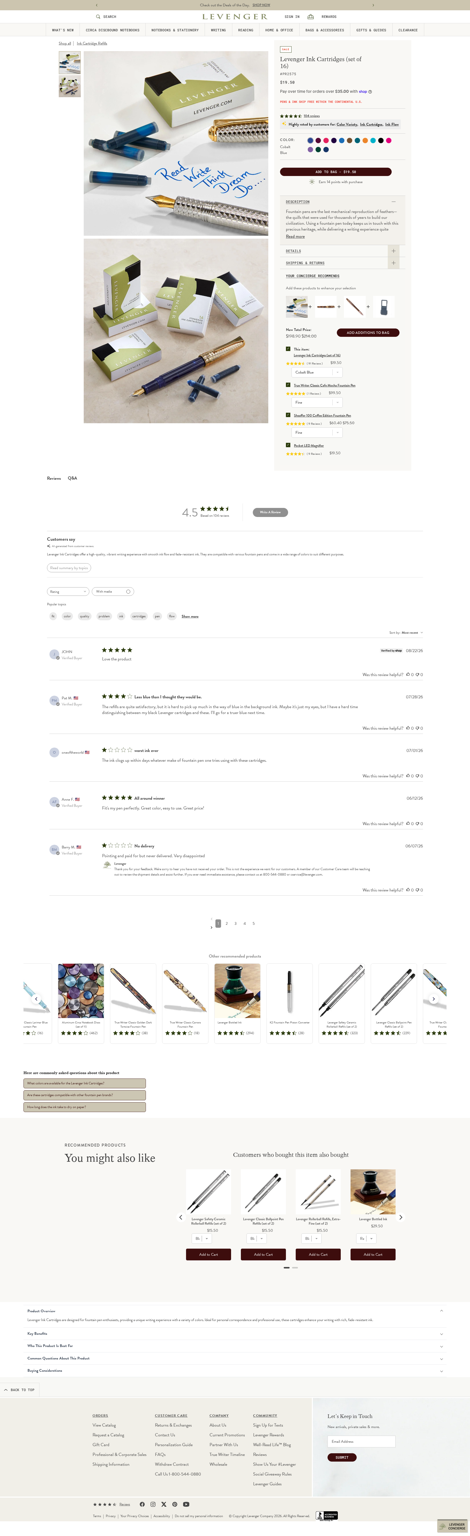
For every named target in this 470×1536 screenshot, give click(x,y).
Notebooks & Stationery (175, 29)
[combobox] (68, 591)
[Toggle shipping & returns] (394, 263)
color (67, 616)
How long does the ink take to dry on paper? (56, 1107)
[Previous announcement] (97, 5)
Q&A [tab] (72, 478)
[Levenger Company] (235, 16)
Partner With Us (224, 1444)
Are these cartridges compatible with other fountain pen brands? (70, 1095)
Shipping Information (111, 1464)
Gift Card (101, 1444)
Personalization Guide (174, 1444)
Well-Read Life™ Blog (272, 1444)
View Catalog (104, 1425)
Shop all (65, 43)
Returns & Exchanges (173, 1425)
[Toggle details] (394, 251)
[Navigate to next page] (236, 927)
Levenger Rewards (268, 1434)
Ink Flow (392, 124)
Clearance (408, 29)
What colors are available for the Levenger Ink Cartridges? (65, 1083)
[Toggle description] (394, 202)
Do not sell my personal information (199, 1516)
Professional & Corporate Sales (119, 1454)
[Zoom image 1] (176, 143)
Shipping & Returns (305, 263)
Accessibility (161, 1516)
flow (172, 616)
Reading (245, 29)
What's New (63, 29)
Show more (190, 616)
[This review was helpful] (408, 675)
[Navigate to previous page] (236, 919)
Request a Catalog (108, 1434)
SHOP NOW (261, 5)
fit (53, 616)
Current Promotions (227, 1434)
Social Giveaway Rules (272, 1474)
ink (121, 616)
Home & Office (279, 29)
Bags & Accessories (325, 29)
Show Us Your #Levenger (274, 1464)
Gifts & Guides (371, 29)
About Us (218, 1425)
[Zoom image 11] (176, 331)
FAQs (160, 1454)
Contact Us (165, 1434)
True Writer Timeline (227, 1454)
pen (157, 616)
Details (293, 251)
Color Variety (347, 124)
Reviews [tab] (54, 478)
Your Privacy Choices (134, 1516)
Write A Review (270, 512)
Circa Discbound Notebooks (113, 29)
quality (84, 616)
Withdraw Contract (172, 1464)
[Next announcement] (373, 5)
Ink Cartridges (371, 124)
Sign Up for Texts (268, 1425)
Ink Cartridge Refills (92, 43)
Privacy (111, 1516)
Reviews (260, 1454)
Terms (97, 1516)
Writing (218, 29)
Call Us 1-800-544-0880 (178, 1474)
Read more (295, 236)
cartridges (139, 616)
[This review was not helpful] (417, 675)
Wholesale (218, 1464)
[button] (434, 999)
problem (104, 616)
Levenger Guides (267, 1483)
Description (297, 201)
